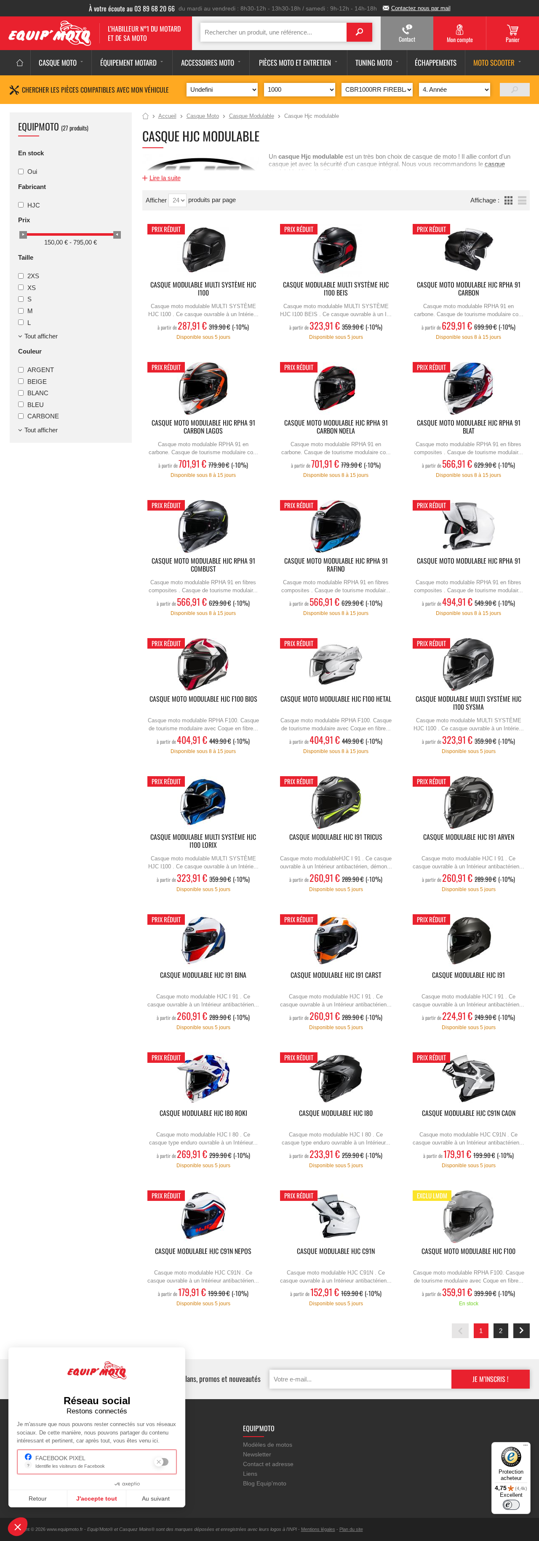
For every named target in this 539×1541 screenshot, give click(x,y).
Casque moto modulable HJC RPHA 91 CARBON (468, 289)
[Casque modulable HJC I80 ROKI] (203, 1078)
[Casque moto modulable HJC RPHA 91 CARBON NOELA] (336, 388)
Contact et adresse (268, 1464)
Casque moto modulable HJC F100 (468, 1251)
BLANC (37, 393)
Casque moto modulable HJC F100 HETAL (335, 699)
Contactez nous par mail (421, 8)
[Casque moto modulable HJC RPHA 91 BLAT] (469, 388)
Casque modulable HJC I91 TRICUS (335, 837)
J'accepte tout (96, 1498)
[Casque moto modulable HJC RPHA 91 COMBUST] (203, 526)
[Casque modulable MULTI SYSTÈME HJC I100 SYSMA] (469, 664)
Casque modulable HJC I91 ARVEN (468, 837)
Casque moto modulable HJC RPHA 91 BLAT (468, 427)
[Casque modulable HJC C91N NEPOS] (203, 1216)
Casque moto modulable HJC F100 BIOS (203, 699)
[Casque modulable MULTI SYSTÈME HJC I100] (203, 250)
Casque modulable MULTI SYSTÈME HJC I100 (203, 289)
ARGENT (40, 369)
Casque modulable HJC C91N (336, 1251)
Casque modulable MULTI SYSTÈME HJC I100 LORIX (203, 841)
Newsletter (257, 1454)
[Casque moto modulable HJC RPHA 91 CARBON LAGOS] (203, 388)
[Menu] (525, 1447)
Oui (32, 171)
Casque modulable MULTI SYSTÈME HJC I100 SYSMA (468, 703)
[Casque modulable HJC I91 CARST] (336, 940)
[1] (515, 89)
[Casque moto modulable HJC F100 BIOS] (203, 664)
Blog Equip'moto (264, 1483)
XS (31, 287)
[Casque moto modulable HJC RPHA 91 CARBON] (469, 250)
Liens (250, 1473)
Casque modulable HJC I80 (336, 1113)
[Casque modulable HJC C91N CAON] (469, 1078)
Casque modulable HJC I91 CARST (336, 975)
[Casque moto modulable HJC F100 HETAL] (336, 664)
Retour (38, 1498)
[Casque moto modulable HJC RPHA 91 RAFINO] (336, 526)
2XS (33, 275)
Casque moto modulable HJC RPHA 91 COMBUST (203, 565)
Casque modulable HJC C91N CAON (468, 1113)
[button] (18, 1527)
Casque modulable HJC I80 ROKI (203, 1113)
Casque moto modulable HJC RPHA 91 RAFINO (336, 565)
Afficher (157, 200)
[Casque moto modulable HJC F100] (469, 1216)
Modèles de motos (267, 1444)
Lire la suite (165, 177)
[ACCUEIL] (20, 62)
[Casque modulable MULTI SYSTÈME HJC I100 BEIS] (336, 250)
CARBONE (43, 416)
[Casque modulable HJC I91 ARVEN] (469, 802)
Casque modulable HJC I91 (468, 975)
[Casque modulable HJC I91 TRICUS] (336, 802)
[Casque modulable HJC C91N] (336, 1216)
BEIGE (37, 381)
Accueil (145, 116)
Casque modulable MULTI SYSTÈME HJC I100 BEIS (336, 289)
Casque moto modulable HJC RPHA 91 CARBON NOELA (336, 427)
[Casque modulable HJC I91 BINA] (203, 940)
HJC (33, 204)
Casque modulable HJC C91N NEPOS (203, 1251)
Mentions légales (318, 1529)
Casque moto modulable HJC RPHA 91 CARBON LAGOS (203, 427)
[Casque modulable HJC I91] (469, 940)
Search (359, 32)
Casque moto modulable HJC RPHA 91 (468, 561)
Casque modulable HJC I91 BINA (203, 975)
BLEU (35, 404)
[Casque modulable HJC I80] (336, 1078)
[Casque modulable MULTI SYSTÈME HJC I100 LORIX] (203, 802)
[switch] (511, 1505)
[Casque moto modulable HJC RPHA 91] (469, 526)
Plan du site (351, 1529)
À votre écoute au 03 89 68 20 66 (132, 8)
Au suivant (156, 1498)
